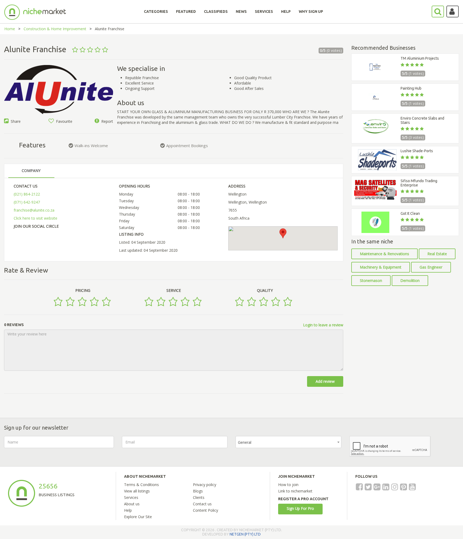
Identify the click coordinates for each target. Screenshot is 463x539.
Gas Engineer (431, 267)
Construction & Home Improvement (55, 28)
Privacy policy (204, 484)
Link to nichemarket (295, 491)
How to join (288, 484)
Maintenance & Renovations (384, 253)
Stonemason (371, 280)
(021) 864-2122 (27, 194)
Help (128, 510)
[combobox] (288, 442)
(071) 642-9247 (27, 202)
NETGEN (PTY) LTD (245, 534)
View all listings (137, 491)
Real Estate (437, 253)
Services (131, 497)
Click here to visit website (35, 218)
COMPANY (31, 170)
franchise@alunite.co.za (34, 210)
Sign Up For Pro (300, 508)
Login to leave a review (323, 324)
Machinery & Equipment (380, 267)
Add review (325, 381)
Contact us (202, 503)
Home (9, 28)
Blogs (198, 491)
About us (132, 503)
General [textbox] (244, 442)
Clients (198, 497)
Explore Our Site (138, 516)
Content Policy (205, 510)
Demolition (410, 280)
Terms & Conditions (141, 484)
